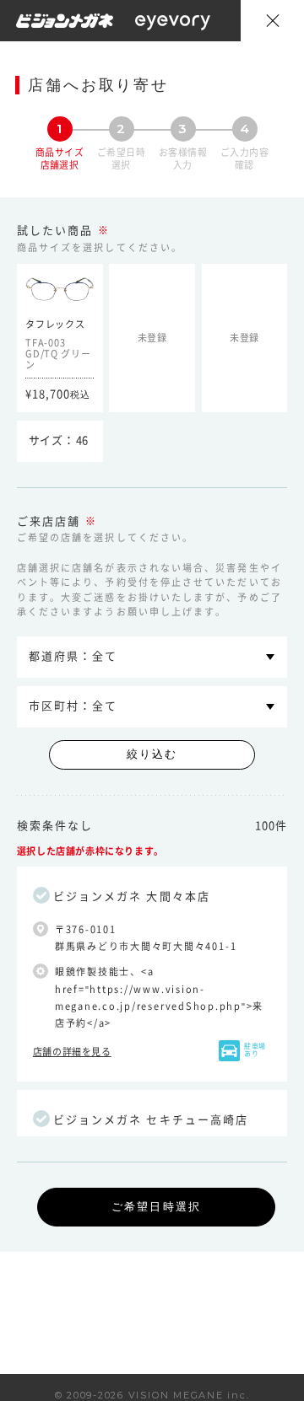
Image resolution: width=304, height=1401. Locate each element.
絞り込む (152, 754)
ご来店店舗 (48, 521)
